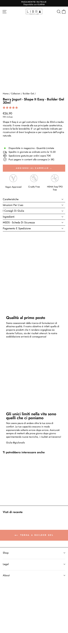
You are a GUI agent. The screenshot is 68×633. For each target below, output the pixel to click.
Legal (6, 564)
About (6, 575)
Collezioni (15, 93)
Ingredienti (9, 217)
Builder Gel (28, 93)
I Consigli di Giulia (13, 211)
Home (6, 93)
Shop (6, 553)
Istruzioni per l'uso (13, 205)
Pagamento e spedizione (17, 228)
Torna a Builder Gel (36, 534)
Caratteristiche (10, 199)
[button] (10, 107)
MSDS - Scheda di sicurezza (19, 222)
